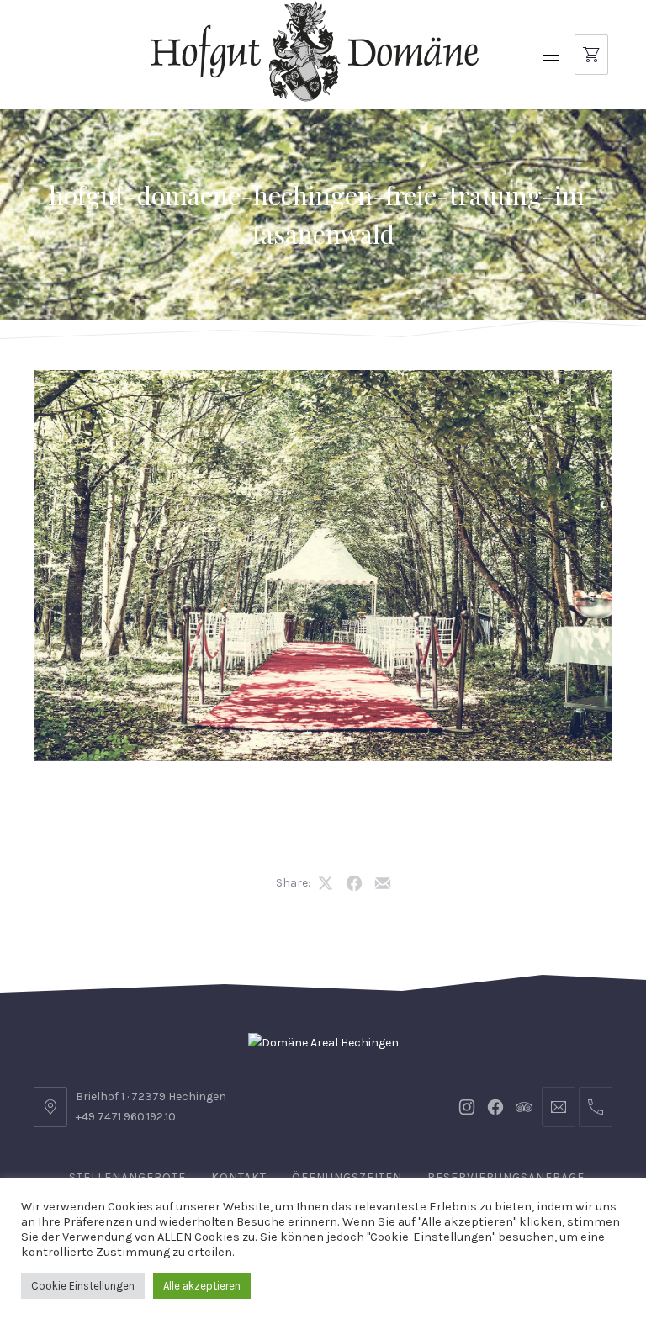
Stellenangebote (127, 1177)
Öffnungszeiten (347, 1177)
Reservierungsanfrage (506, 1177)
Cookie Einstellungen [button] (83, 1285)
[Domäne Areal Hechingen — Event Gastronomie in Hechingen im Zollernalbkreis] (314, 51)
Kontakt (239, 1177)
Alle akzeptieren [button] (202, 1285)
